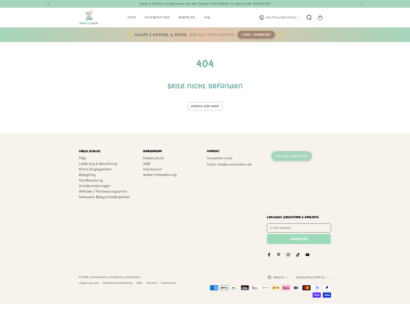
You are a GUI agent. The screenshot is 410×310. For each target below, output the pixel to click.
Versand (151, 282)
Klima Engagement (95, 169)
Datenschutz (153, 158)
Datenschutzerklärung (117, 282)
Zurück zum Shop (205, 106)
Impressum (152, 169)
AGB (146, 163)
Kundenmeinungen (95, 186)
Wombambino (99, 277)
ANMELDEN (299, 239)
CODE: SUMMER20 (256, 34)
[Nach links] (48, 4)
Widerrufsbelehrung (160, 175)
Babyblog (87, 175)
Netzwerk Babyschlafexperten (104, 197)
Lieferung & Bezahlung (98, 163)
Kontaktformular (220, 158)
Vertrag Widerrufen (291, 156)
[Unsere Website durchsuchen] (309, 17)
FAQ (82, 158)
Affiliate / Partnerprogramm (103, 191)
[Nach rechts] (361, 4)
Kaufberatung (91, 180)
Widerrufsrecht (89, 283)
